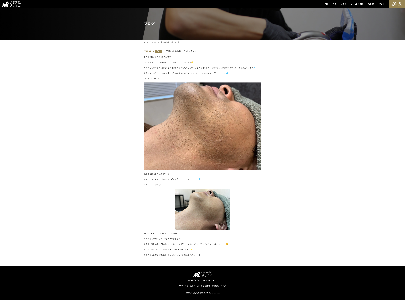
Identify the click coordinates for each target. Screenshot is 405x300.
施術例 (343, 4)
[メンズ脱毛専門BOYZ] (11, 4)
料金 (335, 4)
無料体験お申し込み (397, 4)
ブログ (381, 4)
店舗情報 (371, 4)
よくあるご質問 (356, 4)
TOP (327, 4)
